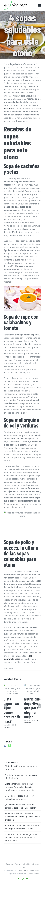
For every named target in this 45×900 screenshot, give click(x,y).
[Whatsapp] (9, 745)
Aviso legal (10, 864)
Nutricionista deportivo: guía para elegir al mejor (34, 708)
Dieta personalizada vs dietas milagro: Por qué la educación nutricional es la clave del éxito (19, 786)
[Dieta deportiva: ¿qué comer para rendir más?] (12, 689)
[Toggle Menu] (39, 5)
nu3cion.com (34, 873)
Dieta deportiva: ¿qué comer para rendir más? (12, 710)
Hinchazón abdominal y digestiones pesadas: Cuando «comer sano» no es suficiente (22, 837)
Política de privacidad (22, 864)
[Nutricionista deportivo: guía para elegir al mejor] (32, 689)
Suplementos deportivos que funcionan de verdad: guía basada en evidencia (22, 816)
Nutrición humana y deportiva (30, 870)
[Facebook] (5, 745)
